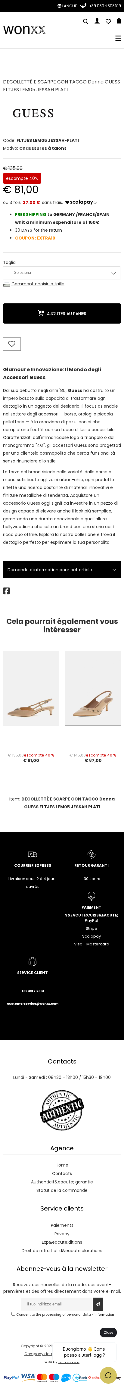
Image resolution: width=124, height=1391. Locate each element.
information (104, 1314)
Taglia (9, 262)
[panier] (119, 22)
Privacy (62, 1234)
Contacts (62, 1173)
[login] (97, 22)
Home (62, 1165)
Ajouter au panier (66, 314)
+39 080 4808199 (105, 5)
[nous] (108, 22)
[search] (85, 22)
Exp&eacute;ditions (62, 1242)
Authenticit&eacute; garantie (62, 1182)
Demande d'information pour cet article (50, 570)
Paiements (62, 1225)
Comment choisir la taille (37, 284)
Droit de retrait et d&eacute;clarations (62, 1251)
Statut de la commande (62, 1190)
